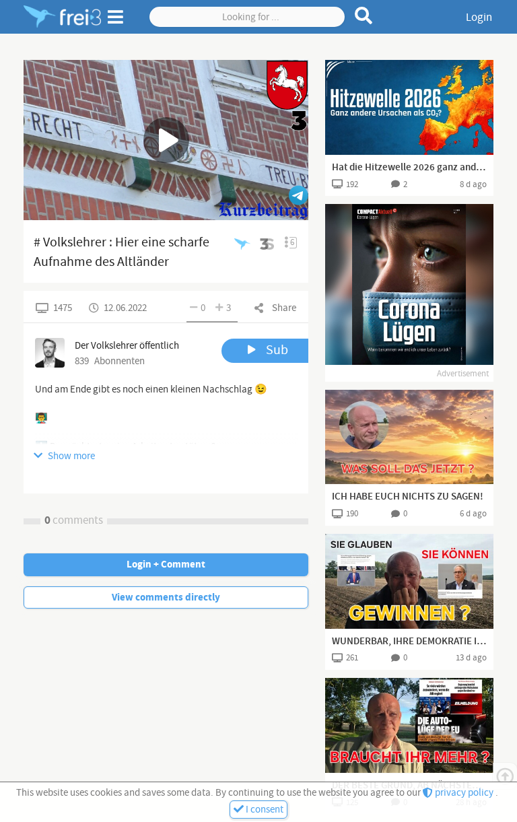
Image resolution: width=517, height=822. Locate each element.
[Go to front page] (62, 17)
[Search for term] (363, 15)
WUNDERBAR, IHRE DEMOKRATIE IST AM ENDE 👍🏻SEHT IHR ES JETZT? (409, 641)
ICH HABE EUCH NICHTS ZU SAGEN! (407, 497)
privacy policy (464, 792)
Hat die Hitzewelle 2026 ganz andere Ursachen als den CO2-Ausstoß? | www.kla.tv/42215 (409, 167)
